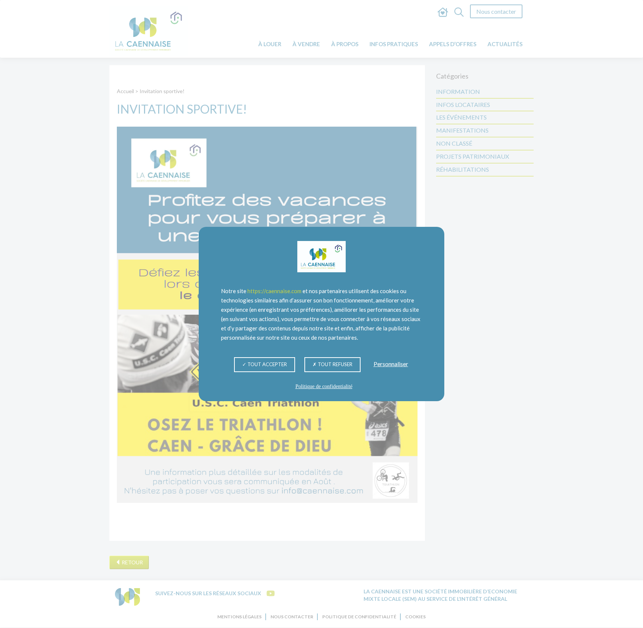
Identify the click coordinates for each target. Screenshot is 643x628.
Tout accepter (266, 364)
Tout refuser (334, 364)
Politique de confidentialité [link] (323, 386)
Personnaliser (391, 363)
